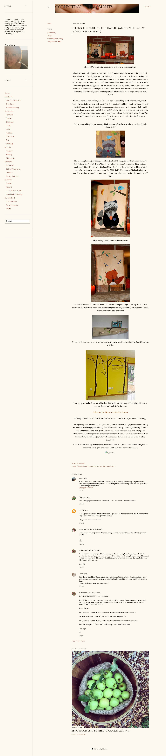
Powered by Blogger (101, 749)
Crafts (49, 36)
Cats (8, 129)
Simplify (9, 155)
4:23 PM (81, 586)
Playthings (10, 158)
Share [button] (49, 24)
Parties (9, 183)
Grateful (9, 173)
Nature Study (11, 202)
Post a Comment (78, 641)
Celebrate (8, 180)
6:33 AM (81, 504)
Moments (8, 162)
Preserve (9, 115)
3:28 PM (81, 567)
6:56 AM (81, 523)
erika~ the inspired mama (89, 529)
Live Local (10, 137)
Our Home (10, 104)
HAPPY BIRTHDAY (13, 191)
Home (7, 93)
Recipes (9, 151)
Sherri (81, 574)
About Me (8, 97)
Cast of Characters (13, 100)
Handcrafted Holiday (55, 39)
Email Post (80, 463)
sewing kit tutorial (86, 488)
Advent (9, 187)
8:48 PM (81, 544)
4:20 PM (81, 491)
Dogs (8, 126)
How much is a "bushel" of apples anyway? (101, 730)
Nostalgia (10, 165)
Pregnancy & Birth (54, 42)
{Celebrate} (51, 33)
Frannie (81, 510)
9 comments (81, 735)
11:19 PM (81, 636)
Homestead (9, 111)
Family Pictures (12, 176)
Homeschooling (12, 108)
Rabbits (9, 133)
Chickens (9, 122)
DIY (7, 140)
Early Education (12, 205)
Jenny (81, 478)
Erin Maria (82, 497)
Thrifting (9, 144)
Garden (9, 118)
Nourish (8, 147)
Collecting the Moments (84, 6)
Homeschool (10, 198)
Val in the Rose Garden (88, 550)
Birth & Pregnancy (13, 169)
